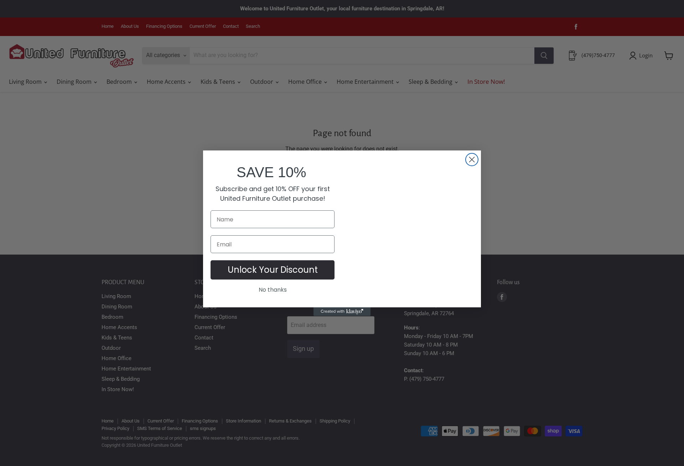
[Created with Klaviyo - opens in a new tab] (342, 311)
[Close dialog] (472, 159)
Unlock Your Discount (273, 270)
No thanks (273, 290)
